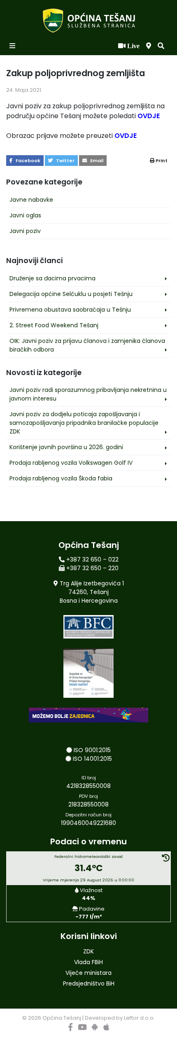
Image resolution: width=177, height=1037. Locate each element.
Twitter (65, 160)
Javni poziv (25, 231)
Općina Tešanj (61, 1017)
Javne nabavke (31, 200)
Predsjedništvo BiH (88, 983)
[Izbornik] (13, 46)
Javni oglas (25, 215)
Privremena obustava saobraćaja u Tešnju (70, 309)
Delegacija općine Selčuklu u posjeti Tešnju (71, 294)
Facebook (27, 160)
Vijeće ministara (88, 973)
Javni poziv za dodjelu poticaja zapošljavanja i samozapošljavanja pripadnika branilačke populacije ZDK (83, 423)
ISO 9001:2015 (92, 750)
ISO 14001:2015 (92, 759)
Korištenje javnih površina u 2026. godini (66, 447)
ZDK (88, 951)
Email (96, 160)
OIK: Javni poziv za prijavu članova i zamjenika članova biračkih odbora (87, 345)
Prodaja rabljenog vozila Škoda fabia (60, 478)
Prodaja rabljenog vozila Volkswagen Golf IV (71, 463)
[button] (161, 46)
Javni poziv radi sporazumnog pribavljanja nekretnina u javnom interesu (88, 394)
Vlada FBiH (88, 962)
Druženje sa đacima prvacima (52, 278)
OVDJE (148, 116)
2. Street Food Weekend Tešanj (53, 325)
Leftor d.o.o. (139, 1017)
